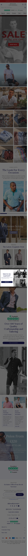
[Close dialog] (26, 270)
